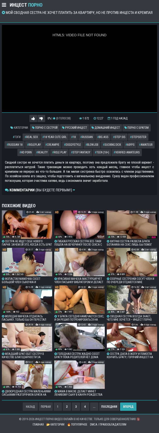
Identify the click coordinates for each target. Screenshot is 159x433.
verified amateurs (127, 152)
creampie (52, 144)
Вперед (128, 406)
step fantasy (80, 152)
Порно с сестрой (46, 127)
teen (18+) (102, 152)
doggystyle (72, 144)
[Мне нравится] (33, 118)
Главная (38, 424)
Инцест (26, 5)
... (94, 406)
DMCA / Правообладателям (108, 424)
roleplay (34, 144)
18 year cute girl (54, 137)
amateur (146, 144)
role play (59, 152)
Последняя (109, 406)
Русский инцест (76, 127)
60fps (130, 144)
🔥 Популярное (77, 424)
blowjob (92, 144)
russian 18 (15, 144)
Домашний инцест (107, 127)
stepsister (138, 137)
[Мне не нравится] (41, 118)
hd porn (25, 152)
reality (42, 152)
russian (86, 137)
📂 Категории (55, 424)
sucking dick (112, 144)
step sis (119, 137)
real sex (31, 137)
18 (73, 137)
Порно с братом (138, 127)
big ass (102, 137)
